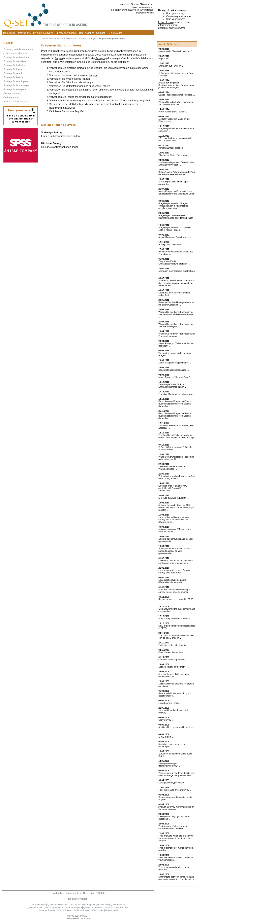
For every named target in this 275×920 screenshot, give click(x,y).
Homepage (9, 33)
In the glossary (166, 22)
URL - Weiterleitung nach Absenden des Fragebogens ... (175, 139)
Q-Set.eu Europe (47, 910)
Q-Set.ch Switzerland (57, 905)
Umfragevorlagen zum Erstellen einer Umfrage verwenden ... (176, 163)
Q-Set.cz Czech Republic (116, 907)
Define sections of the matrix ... (173, 667)
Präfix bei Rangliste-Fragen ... (172, 111)
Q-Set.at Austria (38, 905)
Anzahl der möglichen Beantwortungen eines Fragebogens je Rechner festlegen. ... (176, 85)
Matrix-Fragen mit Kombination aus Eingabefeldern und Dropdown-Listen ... (176, 193)
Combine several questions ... (172, 659)
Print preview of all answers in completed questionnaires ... (172, 827)
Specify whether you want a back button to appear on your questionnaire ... (174, 551)
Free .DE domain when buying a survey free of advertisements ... (174, 590)
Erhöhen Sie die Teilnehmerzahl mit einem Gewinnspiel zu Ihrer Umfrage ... (176, 437)
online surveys (129, 10)
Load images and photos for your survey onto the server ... (174, 571)
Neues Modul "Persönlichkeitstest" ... (176, 51)
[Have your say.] (20, 124)
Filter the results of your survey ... (174, 790)
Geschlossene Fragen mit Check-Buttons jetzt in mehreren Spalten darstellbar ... (175, 403)
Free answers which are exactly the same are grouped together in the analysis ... (175, 838)
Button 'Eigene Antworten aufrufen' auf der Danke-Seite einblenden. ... (176, 173)
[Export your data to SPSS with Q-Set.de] (20, 161)
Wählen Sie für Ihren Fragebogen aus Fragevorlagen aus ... (176, 334)
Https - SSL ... (165, 58)
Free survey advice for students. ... (175, 618)
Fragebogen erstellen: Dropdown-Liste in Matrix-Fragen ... (174, 228)
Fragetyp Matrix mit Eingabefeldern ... (176, 394)
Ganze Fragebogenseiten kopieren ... (176, 95)
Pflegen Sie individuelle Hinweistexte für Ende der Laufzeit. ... (175, 103)
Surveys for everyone (15, 89)
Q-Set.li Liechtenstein (93, 907)
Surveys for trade (12, 69)
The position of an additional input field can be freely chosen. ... (176, 636)
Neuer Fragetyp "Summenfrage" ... (175, 377)
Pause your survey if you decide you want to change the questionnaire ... (176, 774)
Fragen (102, 51)
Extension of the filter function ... (173, 645)
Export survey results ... (170, 703)
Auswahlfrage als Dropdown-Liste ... (176, 237)
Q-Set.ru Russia (81, 910)
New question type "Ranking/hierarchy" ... (169, 764)
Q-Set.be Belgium (73, 907)
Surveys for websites (14, 61)
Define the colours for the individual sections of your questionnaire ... (175, 561)
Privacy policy (73, 893)
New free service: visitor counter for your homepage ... (175, 858)
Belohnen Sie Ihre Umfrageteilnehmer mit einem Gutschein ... (176, 303)
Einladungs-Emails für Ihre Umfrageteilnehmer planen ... (172, 385)
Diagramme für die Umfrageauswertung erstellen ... (174, 262)
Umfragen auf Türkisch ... (170, 66)
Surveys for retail (12, 73)
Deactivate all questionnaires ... (173, 370)
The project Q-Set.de (94, 893)
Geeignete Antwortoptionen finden (60, 147)
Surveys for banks (13, 77)
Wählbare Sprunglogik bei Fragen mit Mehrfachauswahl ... (176, 458)
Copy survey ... (166, 720)
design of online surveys (171, 28)
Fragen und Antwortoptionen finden (60, 136)
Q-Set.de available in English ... (173, 498)
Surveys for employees (15, 81)
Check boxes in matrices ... (171, 652)
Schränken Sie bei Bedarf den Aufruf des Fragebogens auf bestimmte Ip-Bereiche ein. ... (176, 283)
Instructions (24, 33)
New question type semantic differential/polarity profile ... (172, 581)
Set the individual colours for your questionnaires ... (174, 694)
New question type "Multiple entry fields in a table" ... (174, 530)
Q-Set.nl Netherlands (53, 907)
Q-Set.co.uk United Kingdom (82, 905)
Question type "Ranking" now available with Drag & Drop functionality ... (172, 488)
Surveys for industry (14, 65)
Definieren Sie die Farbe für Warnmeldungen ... (171, 467)
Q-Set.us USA (111, 910)
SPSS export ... (165, 737)
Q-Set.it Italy (103, 905)
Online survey (11, 97)
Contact (100, 33)
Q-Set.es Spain (35, 907)
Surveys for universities (16, 57)
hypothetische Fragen (78, 78)
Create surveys (11, 93)
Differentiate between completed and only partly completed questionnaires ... (176, 879)
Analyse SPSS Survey (15, 101)
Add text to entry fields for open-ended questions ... (174, 675)
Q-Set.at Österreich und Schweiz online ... (174, 448)
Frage (72, 54)
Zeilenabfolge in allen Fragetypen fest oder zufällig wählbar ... (176, 477)
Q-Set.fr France (118, 905)
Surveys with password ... (171, 244)
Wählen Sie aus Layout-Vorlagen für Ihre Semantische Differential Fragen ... (176, 314)
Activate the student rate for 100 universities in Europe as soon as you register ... (176, 507)
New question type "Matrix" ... (172, 782)
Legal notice (57, 893)
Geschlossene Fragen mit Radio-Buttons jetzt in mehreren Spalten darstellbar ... (174, 415)
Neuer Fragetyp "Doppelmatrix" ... (174, 362)
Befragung (101, 58)
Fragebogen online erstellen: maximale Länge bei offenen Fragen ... (175, 217)
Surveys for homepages (16, 85)
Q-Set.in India (97, 910)
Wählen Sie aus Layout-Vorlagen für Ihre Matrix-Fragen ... (175, 325)
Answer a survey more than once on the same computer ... (176, 808)
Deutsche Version (145, 12)
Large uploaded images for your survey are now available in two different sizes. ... (173, 519)
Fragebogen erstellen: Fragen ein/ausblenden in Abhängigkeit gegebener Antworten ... (173, 205)
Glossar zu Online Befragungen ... (175, 155)
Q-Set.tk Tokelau (64, 910)
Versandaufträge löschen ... (171, 148)
